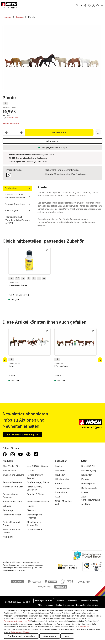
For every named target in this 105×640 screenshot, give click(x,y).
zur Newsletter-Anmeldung (20, 434)
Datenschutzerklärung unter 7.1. (17, 621)
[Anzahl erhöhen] (22, 132)
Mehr (67, 636)
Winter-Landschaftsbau (38, 501)
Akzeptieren (49, 636)
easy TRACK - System (37, 466)
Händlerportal (88, 483)
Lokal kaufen (52, 141)
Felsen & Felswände (12, 482)
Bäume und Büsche (12, 501)
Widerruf (60, 601)
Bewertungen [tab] (11, 210)
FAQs (57, 496)
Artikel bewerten (11, 123)
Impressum (48, 605)
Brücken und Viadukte (13, 475)
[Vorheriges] (5, 359)
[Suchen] (77, 5)
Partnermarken (34, 529)
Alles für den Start (11, 466)
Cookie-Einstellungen (65, 605)
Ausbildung (86, 504)
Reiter (11, 366)
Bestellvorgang (88, 470)
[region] (52, 57)
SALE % (59, 483)
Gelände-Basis (9, 470)
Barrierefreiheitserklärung (87, 605)
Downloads (60, 470)
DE (81, 5)
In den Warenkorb (59, 132)
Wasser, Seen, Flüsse (13, 486)
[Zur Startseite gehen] (9, 5)
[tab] (17, 188)
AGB (40, 605)
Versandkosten (12, 118)
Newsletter (86, 475)
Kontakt (85, 479)
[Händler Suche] (85, 5)
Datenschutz (72, 601)
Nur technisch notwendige (21, 636)
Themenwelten (62, 488)
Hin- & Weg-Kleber (17, 285)
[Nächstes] (100, 359)
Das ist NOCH (88, 466)
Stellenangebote (89, 488)
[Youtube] (20, 454)
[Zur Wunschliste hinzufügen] (47, 250)
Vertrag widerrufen (43, 600)
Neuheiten (60, 475)
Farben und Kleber (12, 514)
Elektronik (32, 510)
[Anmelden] (93, 5)
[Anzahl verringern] (6, 132)
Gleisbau (31, 470)
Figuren (30, 506)
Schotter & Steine (35, 494)
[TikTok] (36, 454)
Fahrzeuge (8, 510)
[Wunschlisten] (89, 5)
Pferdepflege (61, 366)
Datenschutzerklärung (20, 632)
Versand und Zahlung (89, 601)
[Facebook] (5, 454)
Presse (84, 492)
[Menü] (102, 5)
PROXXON (8, 537)
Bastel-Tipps (61, 492)
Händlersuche (62, 479)
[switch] (96, 569)
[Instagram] (12, 454)
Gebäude (7, 506)
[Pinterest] (28, 454)
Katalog (58, 466)
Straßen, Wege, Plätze (38, 482)
